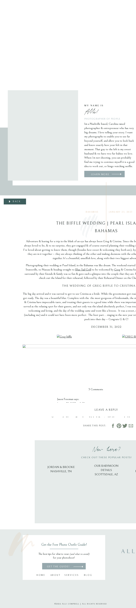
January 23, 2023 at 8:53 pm (73, 403)
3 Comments (96, 389)
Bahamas (92, 212)
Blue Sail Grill (83, 269)
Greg (117, 269)
